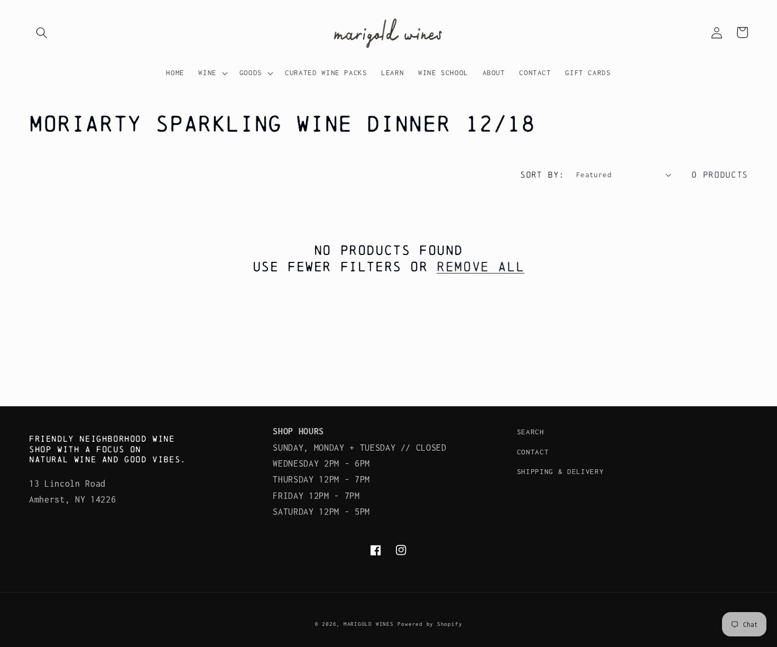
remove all (480, 266)
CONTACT (533, 452)
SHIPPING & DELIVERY (560, 471)
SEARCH (530, 431)
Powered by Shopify (429, 624)
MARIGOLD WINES (369, 624)
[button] (41, 32)
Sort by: (542, 174)
